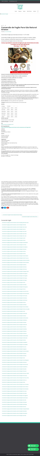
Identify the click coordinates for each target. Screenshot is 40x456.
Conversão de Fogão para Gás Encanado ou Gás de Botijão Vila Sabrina (14, 264)
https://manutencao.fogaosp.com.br (7, 124)
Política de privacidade (3, 437)
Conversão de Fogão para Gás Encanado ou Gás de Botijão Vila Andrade (14, 411)
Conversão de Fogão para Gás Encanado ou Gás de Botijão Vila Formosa (14, 375)
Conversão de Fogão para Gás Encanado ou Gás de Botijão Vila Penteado (14, 295)
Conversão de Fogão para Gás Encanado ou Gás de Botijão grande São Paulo (15, 222)
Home (16, 11)
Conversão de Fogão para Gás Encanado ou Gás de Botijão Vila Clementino (15, 397)
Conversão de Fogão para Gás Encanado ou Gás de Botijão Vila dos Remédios (15, 384)
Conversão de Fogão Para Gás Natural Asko (30, 216)
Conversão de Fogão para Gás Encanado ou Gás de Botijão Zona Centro (14, 227)
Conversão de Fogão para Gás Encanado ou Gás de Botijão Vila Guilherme (14, 366)
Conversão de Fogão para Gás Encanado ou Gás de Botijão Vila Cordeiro (14, 393)
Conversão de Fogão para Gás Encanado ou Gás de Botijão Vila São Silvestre (15, 255)
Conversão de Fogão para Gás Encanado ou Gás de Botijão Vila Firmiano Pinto (15, 377)
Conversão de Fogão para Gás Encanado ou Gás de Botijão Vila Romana (14, 269)
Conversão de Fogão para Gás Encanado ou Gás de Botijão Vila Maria (14, 340)
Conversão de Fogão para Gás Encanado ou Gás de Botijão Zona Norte (14, 231)
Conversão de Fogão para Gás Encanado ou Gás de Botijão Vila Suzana (14, 249)
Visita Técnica (29, 11)
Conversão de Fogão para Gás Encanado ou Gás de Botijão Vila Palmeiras (14, 300)
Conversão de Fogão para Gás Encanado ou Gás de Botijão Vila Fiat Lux (14, 380)
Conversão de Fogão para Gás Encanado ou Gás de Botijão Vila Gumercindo (15, 364)
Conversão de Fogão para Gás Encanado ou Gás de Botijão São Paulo (14, 224)
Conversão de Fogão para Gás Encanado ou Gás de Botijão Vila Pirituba (14, 284)
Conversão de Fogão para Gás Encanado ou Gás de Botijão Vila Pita (13, 282)
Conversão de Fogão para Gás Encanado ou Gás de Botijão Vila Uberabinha (15, 242)
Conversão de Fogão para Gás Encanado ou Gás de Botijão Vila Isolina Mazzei (15, 351)
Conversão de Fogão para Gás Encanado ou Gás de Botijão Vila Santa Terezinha (15, 260)
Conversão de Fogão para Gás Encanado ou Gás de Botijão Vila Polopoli (14, 280)
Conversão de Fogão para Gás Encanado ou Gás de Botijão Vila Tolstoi (14, 244)
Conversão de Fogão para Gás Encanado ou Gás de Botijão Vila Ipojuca (14, 353)
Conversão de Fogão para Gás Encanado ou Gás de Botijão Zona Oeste (14, 233)
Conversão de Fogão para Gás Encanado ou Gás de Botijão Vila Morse (14, 315)
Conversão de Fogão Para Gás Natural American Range (12, 214)
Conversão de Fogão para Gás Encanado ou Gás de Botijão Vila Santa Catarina (15, 262)
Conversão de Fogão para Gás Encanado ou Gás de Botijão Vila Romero (14, 266)
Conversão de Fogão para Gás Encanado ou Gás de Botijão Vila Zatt (13, 238)
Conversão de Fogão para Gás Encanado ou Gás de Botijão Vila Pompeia (14, 278)
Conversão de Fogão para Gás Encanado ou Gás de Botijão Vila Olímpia (14, 304)
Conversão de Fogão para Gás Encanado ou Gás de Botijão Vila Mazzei (14, 322)
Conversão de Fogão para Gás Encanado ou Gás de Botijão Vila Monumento (15, 317)
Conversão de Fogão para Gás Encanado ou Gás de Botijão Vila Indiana (14, 355)
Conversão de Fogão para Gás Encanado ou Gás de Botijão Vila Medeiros (14, 320)
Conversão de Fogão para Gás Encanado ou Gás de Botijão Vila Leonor (14, 346)
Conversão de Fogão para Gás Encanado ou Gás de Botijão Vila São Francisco (15, 258)
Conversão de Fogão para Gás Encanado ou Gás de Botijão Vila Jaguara (14, 349)
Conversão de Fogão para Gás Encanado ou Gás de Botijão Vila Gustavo (14, 362)
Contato (34, 11)
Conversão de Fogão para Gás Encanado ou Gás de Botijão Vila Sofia (14, 253)
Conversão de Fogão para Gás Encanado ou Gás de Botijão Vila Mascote (14, 324)
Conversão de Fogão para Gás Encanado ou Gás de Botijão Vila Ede (13, 382)
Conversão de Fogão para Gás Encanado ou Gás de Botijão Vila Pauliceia (14, 297)
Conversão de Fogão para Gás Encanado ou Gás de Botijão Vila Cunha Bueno (15, 388)
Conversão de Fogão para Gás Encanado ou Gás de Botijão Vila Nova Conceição (15, 309)
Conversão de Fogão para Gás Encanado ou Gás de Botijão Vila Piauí (13, 289)
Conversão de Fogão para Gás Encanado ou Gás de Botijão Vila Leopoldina (15, 344)
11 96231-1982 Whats (4, 1)
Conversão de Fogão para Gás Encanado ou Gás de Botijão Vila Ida (13, 357)
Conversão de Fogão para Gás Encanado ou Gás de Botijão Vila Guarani (14, 371)
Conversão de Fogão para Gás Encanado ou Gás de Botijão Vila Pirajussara (15, 286)
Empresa (19, 11)
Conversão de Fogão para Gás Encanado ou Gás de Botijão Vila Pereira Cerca (15, 291)
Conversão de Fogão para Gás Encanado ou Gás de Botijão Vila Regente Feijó (15, 271)
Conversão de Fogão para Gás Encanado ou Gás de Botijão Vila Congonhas (15, 395)
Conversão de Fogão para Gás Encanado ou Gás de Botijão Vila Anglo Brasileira (15, 408)
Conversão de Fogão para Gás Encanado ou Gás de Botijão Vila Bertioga (14, 404)
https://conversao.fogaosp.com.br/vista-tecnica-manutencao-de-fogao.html (16, 127)
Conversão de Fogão (8, 31)
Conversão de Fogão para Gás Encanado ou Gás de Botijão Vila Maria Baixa (15, 335)
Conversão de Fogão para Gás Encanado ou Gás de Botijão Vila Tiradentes (14, 246)
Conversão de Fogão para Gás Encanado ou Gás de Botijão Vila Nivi (13, 311)
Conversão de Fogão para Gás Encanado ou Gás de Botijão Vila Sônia (14, 251)
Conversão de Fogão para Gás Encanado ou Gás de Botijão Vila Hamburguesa (15, 360)
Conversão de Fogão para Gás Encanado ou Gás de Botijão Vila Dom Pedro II (15, 386)
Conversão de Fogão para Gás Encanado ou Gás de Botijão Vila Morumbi (14, 313)
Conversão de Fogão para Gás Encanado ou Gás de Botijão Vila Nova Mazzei (15, 306)
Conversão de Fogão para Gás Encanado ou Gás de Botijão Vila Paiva (14, 302)
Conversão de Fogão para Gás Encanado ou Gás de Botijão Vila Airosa (14, 406)
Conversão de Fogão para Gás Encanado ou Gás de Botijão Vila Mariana (14, 333)
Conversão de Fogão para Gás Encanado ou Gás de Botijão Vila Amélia (14, 415)
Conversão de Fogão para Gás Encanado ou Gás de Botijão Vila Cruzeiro (14, 391)
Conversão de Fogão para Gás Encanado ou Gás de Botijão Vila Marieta (14, 331)
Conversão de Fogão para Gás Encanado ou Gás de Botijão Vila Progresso (14, 273)
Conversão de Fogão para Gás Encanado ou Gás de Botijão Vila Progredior (14, 275)
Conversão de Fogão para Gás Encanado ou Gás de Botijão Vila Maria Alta (14, 337)
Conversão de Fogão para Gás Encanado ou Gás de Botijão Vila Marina (14, 326)
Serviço (24, 11)
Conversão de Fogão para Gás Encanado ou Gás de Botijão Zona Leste (14, 235)
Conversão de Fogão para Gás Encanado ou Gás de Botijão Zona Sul (13, 229)
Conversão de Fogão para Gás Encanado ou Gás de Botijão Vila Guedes (14, 368)
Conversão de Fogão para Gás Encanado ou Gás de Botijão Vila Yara (13, 240)
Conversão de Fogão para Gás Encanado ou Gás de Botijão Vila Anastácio (14, 413)
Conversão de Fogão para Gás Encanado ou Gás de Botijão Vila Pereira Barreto (15, 293)
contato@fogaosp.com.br (13, 1)
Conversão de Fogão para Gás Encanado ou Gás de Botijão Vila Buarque (14, 402)
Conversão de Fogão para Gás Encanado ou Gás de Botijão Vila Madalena (14, 342)
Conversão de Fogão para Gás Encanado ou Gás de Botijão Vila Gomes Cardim (15, 373)
